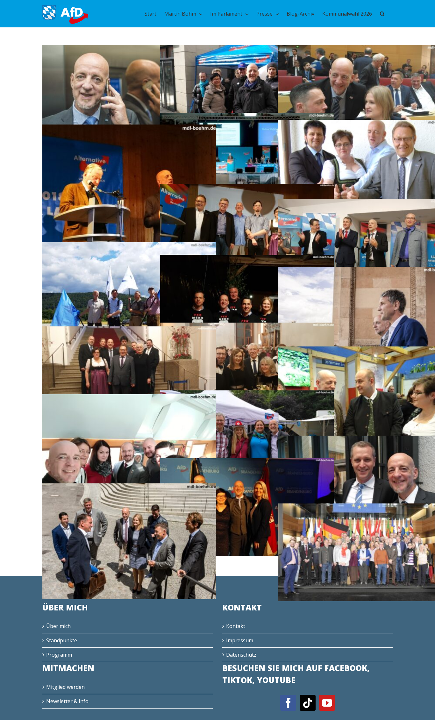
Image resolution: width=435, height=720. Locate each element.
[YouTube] (327, 703)
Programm (59, 654)
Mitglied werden (65, 686)
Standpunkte (61, 640)
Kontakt (235, 626)
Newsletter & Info (67, 701)
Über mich (58, 626)
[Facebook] (288, 703)
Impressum (239, 640)
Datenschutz (241, 654)
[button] (382, 13)
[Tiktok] (308, 703)
